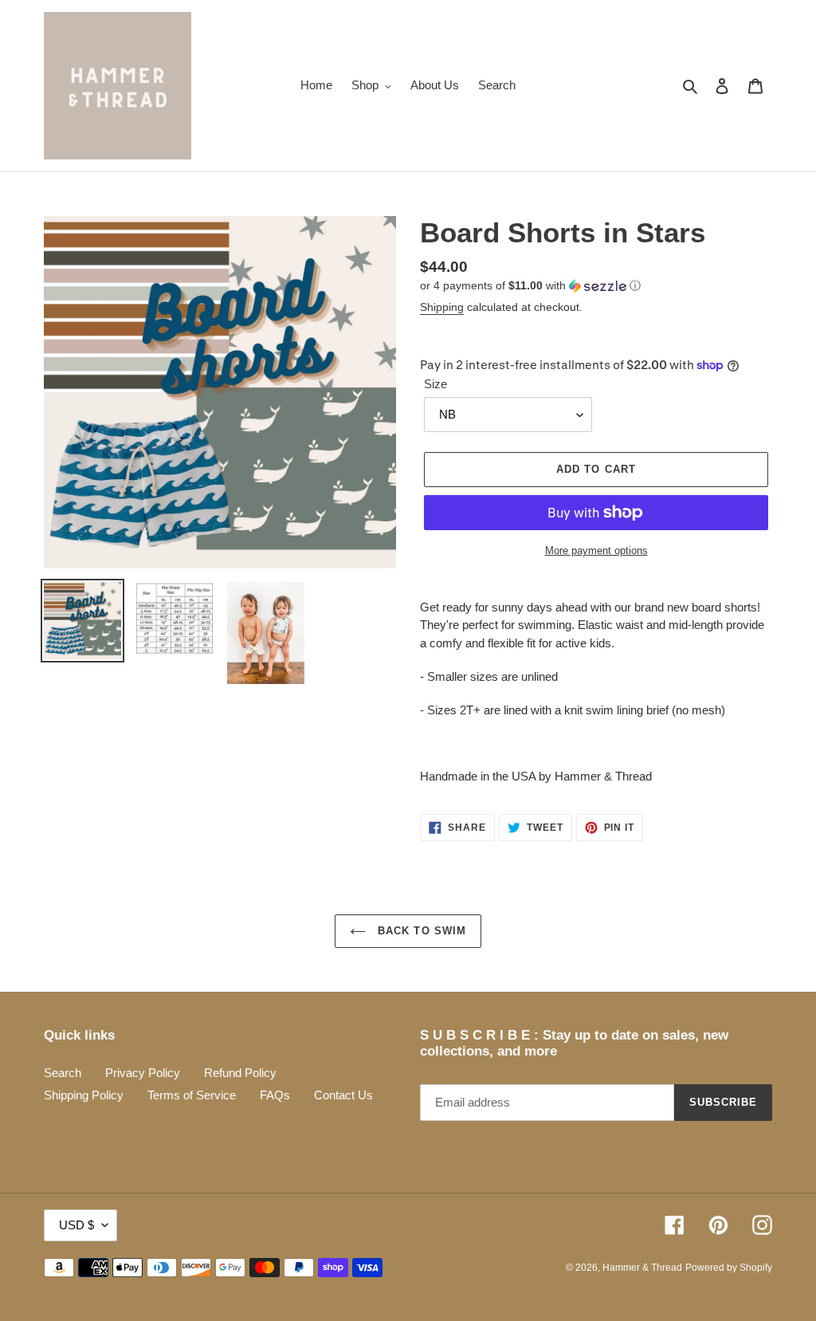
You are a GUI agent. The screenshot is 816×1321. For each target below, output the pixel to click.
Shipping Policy (84, 1095)
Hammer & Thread (642, 1267)
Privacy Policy (142, 1072)
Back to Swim (420, 931)
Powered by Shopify (728, 1267)
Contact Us (343, 1095)
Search (62, 1072)
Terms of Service (191, 1095)
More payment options (596, 550)
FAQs (275, 1095)
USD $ (76, 1225)
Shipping (442, 307)
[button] (530, 285)
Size (435, 384)
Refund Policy (240, 1072)
